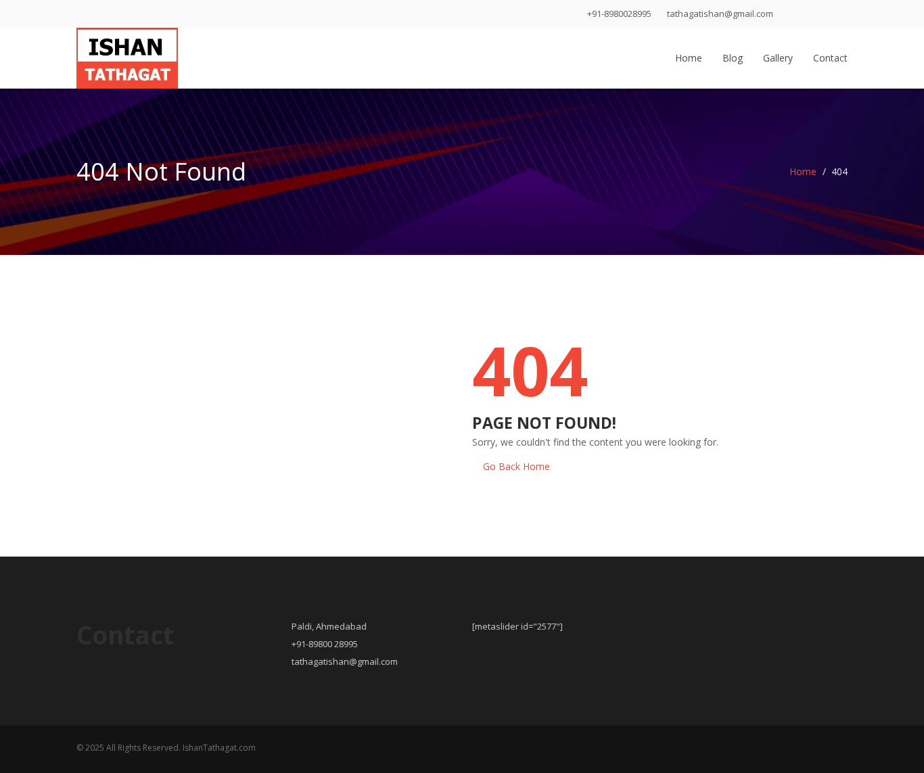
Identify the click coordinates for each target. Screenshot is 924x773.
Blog (732, 57)
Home (688, 57)
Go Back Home (516, 466)
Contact (830, 57)
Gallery (778, 57)
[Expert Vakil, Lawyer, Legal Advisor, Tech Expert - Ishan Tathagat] (127, 54)
